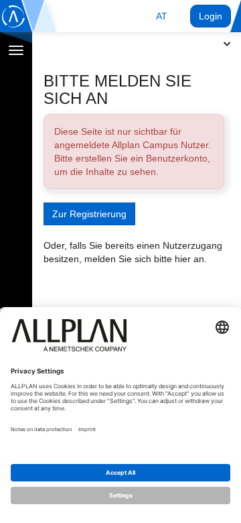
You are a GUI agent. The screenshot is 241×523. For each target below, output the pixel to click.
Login (210, 16)
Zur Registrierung (89, 214)
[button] (162, 16)
